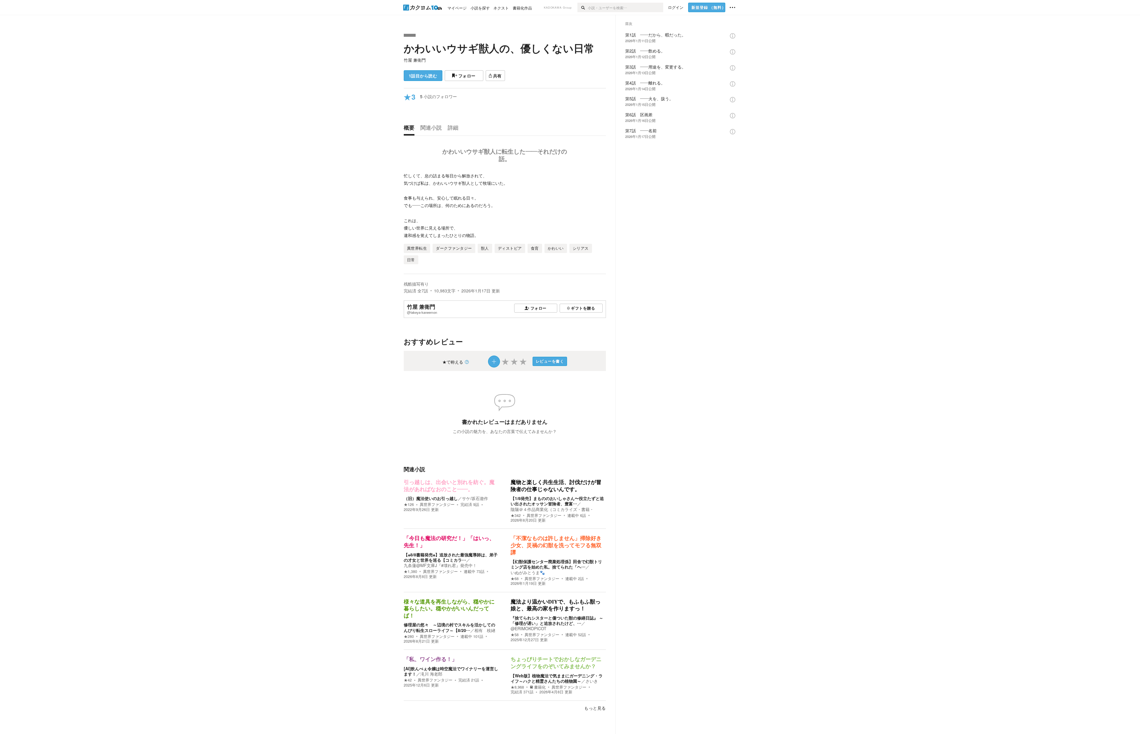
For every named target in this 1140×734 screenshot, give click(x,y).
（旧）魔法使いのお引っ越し (431, 498)
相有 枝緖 (484, 630)
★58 (515, 634)
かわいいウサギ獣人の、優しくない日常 (499, 48)
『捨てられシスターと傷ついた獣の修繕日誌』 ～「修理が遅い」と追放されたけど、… (557, 620)
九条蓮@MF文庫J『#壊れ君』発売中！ (440, 565)
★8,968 (517, 687)
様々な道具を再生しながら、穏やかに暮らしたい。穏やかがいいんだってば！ (449, 609)
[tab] (410, 129)
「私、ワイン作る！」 (430, 659)
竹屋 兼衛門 (415, 60)
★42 (408, 680)
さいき (591, 681)
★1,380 (410, 571)
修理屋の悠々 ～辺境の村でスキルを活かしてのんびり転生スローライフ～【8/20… (449, 627)
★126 (409, 504)
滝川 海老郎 (431, 674)
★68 (515, 578)
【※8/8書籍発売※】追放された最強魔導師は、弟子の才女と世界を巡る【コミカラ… (451, 557)
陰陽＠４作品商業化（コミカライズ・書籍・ (552, 509)
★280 (409, 636)
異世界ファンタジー (437, 504)
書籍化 (540, 687)
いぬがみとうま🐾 (528, 572)
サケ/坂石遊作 (475, 498)
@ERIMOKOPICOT (529, 628)
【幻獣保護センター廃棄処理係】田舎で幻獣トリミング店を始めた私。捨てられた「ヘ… (556, 564)
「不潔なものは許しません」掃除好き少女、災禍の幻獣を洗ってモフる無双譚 (556, 545)
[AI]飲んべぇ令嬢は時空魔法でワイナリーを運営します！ (451, 671)
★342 (516, 515)
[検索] (582, 7)
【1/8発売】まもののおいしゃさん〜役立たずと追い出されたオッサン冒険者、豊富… (557, 501)
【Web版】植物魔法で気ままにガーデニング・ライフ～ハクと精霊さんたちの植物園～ (557, 678)
